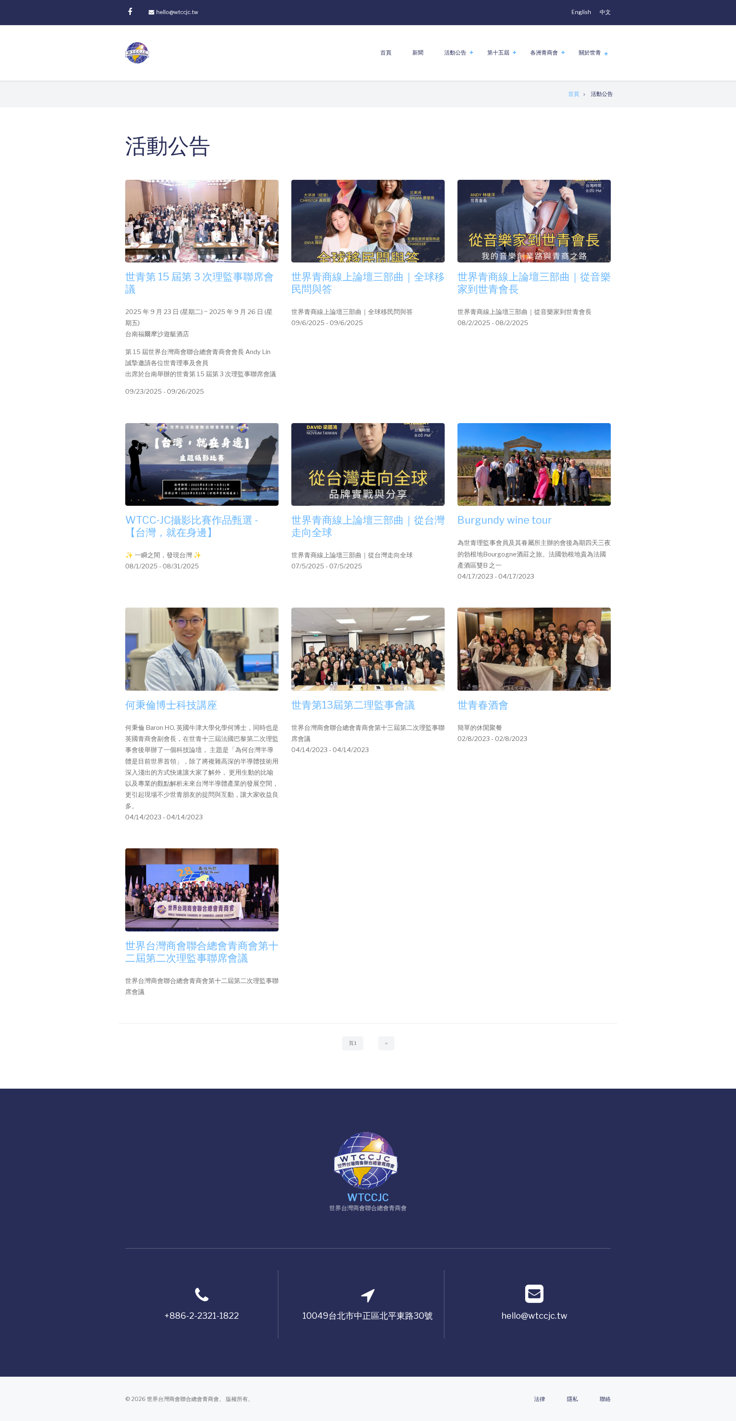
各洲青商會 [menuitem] (544, 52)
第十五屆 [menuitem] (498, 52)
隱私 (572, 1399)
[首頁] (137, 52)
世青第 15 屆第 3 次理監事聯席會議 (199, 283)
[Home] (366, 1159)
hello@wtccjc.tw (177, 12)
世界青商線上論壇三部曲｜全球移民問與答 (368, 283)
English (581, 12)
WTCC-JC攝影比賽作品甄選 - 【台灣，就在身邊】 (191, 526)
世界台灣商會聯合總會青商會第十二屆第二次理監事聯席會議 (202, 952)
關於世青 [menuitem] (590, 52)
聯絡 (605, 1399)
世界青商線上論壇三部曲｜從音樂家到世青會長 (534, 283)
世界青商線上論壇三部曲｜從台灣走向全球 (368, 526)
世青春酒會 (483, 705)
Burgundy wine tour (504, 520)
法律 (539, 1399)
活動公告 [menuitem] (455, 52)
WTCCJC (368, 1198)
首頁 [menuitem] (385, 52)
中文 (605, 12)
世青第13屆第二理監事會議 (353, 705)
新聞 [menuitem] (417, 52)
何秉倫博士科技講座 (171, 705)
